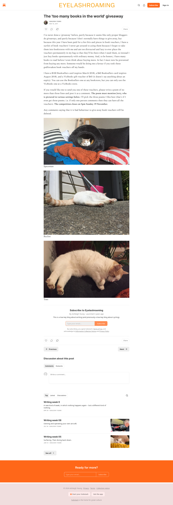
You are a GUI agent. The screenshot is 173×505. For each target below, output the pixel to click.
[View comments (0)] (51, 29)
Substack (74, 500)
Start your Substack (80, 494)
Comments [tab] (49, 366)
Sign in (166, 5)
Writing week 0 (52, 402)
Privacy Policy (104, 331)
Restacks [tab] (59, 366)
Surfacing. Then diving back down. (58, 440)
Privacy (86, 488)
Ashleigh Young (55, 21)
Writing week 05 (52, 436)
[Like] (46, 29)
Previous (52, 349)
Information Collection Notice (85, 331)
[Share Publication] (144, 5)
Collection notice (103, 488)
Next (122, 349)
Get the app (98, 494)
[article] (86, 408)
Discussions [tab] (61, 395)
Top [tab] (46, 395)
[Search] (139, 5)
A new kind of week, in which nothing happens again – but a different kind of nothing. (75, 406)
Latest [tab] (52, 395)
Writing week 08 (52, 420)
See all (48, 453)
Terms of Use (97, 329)
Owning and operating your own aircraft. (60, 423)
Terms (92, 488)
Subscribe (153, 5)
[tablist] (54, 366)
